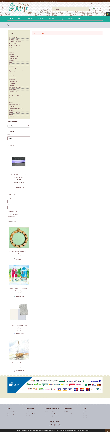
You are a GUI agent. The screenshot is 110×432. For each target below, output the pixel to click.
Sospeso (11, 94)
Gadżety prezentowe (14, 75)
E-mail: (9, 198)
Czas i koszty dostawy (51, 414)
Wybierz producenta (12, 134)
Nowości (11, 114)
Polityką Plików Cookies (47, 430)
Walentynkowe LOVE (14, 104)
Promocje (11, 116)
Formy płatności (49, 411)
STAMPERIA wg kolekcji (15, 41)
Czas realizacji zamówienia (52, 416)
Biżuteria (11, 52)
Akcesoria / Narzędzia (14, 44)
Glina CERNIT (12, 77)
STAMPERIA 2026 (13, 39)
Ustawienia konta (30, 414)
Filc (10, 64)
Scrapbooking (12, 89)
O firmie (86, 411)
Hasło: (8, 204)
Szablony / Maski (13, 91)
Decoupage (11, 54)
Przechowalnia (30, 416)
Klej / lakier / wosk (13, 81)
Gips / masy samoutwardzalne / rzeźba (16, 72)
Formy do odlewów (13, 69)
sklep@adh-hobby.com (57, 425)
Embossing (11, 60)
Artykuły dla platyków (14, 112)
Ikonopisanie (12, 79)
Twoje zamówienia (31, 411)
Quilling (11, 102)
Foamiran (11, 66)
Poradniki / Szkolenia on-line (16, 108)
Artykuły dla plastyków (15, 46)
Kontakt (85, 416)
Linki (85, 414)
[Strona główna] (8, 25)
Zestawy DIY (12, 106)
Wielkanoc (11, 110)
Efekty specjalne (13, 58)
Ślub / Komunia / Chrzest (15, 96)
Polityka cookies (69, 411)
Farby (10, 62)
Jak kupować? (68, 414)
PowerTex (11, 85)
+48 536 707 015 (56, 424)
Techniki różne (12, 100)
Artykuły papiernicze (14, 48)
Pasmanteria (12, 83)
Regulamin (10, 416)
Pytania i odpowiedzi (12, 414)
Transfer (11, 98)
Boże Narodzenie (13, 37)
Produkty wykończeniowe (15, 87)
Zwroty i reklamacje (12, 411)
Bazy (10, 50)
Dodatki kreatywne (13, 56)
